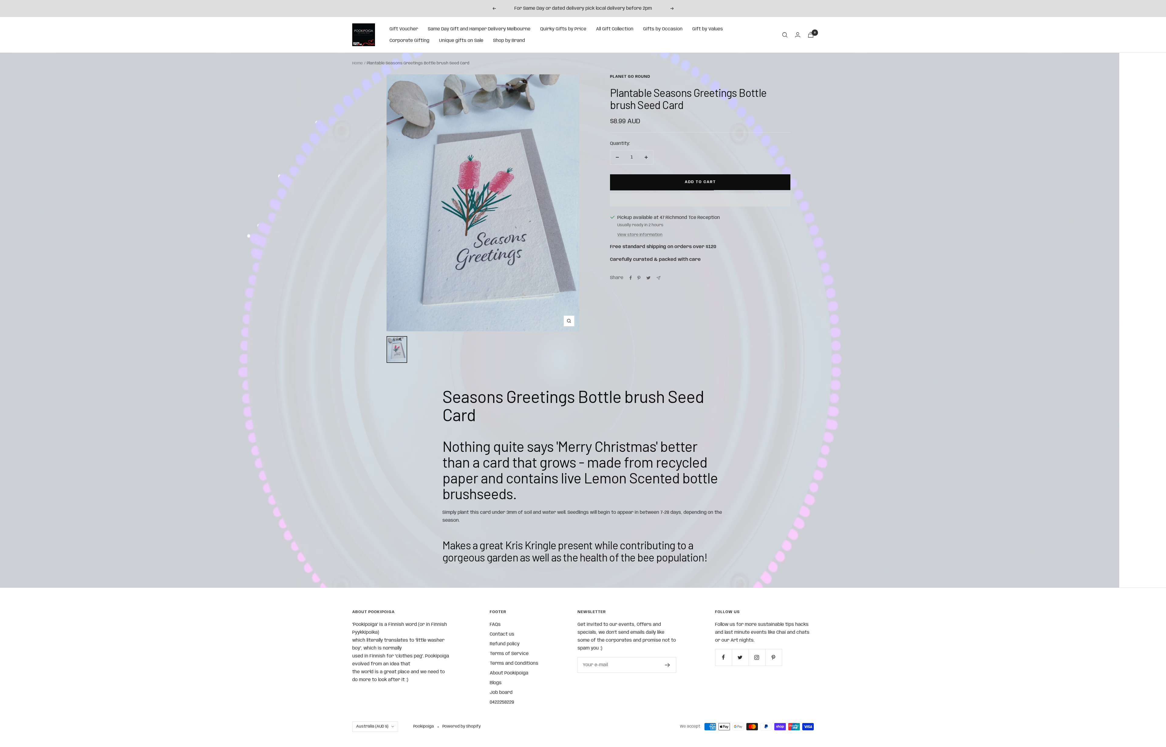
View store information (640, 235)
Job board (501, 692)
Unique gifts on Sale (461, 40)
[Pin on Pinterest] (638, 278)
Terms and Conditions (514, 663)
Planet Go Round (630, 77)
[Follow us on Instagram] (756, 657)
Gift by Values (707, 29)
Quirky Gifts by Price (563, 29)
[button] (700, 199)
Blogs (496, 682)
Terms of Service (509, 653)
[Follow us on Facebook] (723, 657)
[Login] (797, 34)
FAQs (495, 624)
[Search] (785, 35)
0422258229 (502, 702)
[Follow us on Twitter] (740, 657)
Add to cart (700, 182)
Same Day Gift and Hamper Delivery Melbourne (479, 29)
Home (357, 63)
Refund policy (505, 644)
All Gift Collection (614, 29)
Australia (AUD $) (372, 726)
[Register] (667, 665)
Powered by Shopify (461, 726)
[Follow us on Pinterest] (773, 657)
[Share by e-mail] (658, 278)
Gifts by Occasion (663, 29)
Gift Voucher (404, 29)
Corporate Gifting (409, 40)
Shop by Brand (509, 40)
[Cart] (811, 35)
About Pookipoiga (509, 673)
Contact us (502, 634)
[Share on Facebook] (630, 278)
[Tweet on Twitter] (648, 278)
